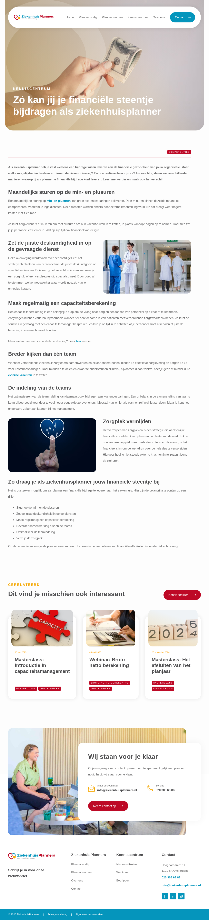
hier (78, 341)
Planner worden (81, 872)
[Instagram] (181, 896)
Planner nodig (80, 864)
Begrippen (123, 880)
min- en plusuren (59, 200)
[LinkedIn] (173, 896)
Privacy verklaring (57, 914)
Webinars (122, 872)
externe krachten (20, 375)
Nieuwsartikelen (126, 864)
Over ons (77, 880)
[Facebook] (165, 896)
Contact (76, 888)
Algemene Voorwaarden (89, 914)
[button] (138, 17)
